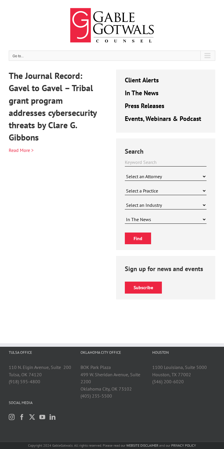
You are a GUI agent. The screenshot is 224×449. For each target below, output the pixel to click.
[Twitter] (32, 417)
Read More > (21, 150)
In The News (141, 93)
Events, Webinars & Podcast (163, 119)
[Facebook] (22, 417)
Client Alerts (142, 80)
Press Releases (144, 106)
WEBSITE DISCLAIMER (142, 445)
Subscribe (143, 287)
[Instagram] (12, 417)
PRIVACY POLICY (183, 445)
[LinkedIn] (52, 417)
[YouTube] (42, 417)
